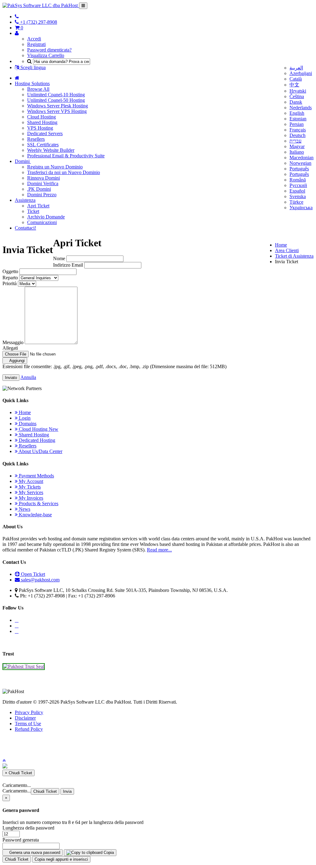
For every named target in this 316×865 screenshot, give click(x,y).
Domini (23, 161)
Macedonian (301, 157)
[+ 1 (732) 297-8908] (17, 16)
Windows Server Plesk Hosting (57, 105)
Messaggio (12, 342)
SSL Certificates (43, 144)
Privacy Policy (29, 712)
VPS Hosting (40, 128)
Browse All (38, 89)
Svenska (297, 196)
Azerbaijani (300, 73)
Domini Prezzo (41, 194)
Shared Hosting (42, 122)
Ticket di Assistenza (294, 256)
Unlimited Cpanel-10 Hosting (56, 94)
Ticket (33, 211)
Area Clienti (287, 250)
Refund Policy (29, 729)
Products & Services (38, 503)
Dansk (295, 102)
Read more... (159, 549)
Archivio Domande (46, 216)
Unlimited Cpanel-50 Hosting (56, 100)
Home (281, 244)
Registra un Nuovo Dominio (55, 166)
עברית (295, 140)
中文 (294, 84)
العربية (296, 67)
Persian (296, 124)
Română (297, 179)
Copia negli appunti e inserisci (61, 859)
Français (297, 129)
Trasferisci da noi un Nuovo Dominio (63, 172)
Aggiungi (16, 360)
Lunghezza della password (28, 827)
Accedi (34, 38)
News (24, 509)
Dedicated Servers (45, 133)
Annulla (28, 377)
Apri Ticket (38, 205)
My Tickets (29, 486)
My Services (30, 492)
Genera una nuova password (34, 852)
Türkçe (296, 202)
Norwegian (300, 163)
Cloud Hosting (41, 116)
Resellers (36, 139)
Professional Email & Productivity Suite (66, 155)
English (296, 113)
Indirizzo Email (68, 265)
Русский (298, 185)
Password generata (20, 839)
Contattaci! (25, 228)
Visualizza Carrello (45, 55)
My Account (30, 481)
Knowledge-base (35, 514)
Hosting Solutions (32, 83)
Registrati (36, 44)
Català (295, 78)
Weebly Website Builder (50, 150)
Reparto (10, 277)
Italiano (296, 152)
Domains (27, 423)
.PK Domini (39, 189)
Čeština (296, 96)
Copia (108, 852)
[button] (4, 760)
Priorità (9, 283)
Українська (301, 207)
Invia (67, 791)
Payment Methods (36, 475)
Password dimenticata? (49, 49)
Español (297, 190)
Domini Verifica (42, 183)
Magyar (297, 146)
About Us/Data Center (40, 451)
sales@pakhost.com (40, 579)
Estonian (297, 118)
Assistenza (25, 200)
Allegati (10, 348)
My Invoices (30, 498)
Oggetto (10, 271)
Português (299, 168)
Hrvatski (297, 91)
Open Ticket (32, 574)
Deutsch (297, 135)
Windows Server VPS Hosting (57, 111)
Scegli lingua (32, 67)
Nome (59, 258)
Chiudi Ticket (45, 791)
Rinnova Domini (43, 178)
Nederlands (300, 107)
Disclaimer (25, 718)
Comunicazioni (42, 222)
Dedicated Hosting (36, 440)
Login (24, 418)
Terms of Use (28, 723)
